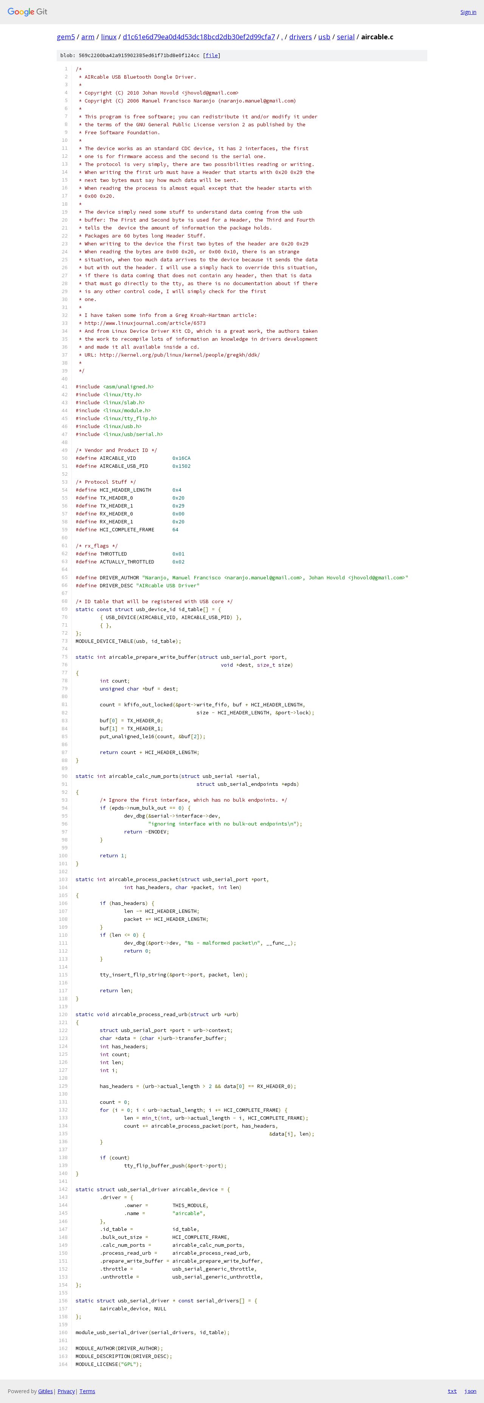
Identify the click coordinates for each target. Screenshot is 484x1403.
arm (88, 36)
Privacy (66, 1391)
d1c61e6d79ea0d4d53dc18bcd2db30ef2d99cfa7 (199, 36)
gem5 (66, 36)
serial (346, 36)
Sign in (468, 12)
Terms (87, 1391)
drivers (300, 36)
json (470, 1390)
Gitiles (45, 1391)
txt (452, 1390)
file (212, 55)
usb (324, 36)
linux (108, 36)
